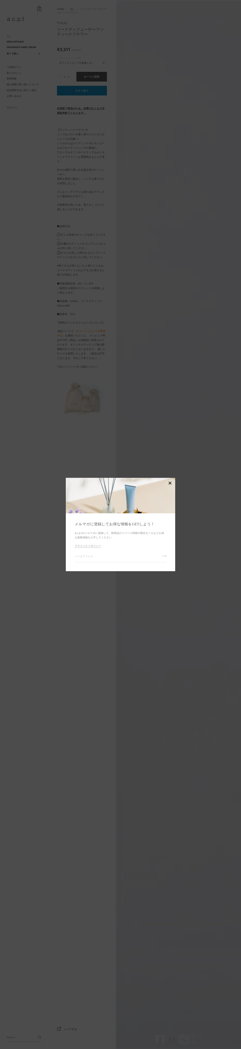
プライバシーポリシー (88, 546)
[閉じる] (170, 483)
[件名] (164, 557)
